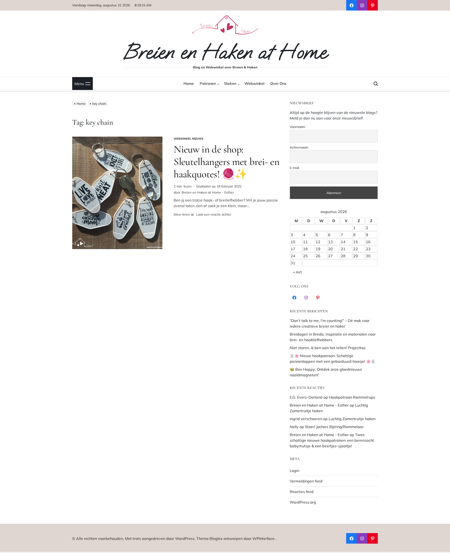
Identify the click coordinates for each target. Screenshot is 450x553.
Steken (230, 83)
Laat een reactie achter (213, 214)
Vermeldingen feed (306, 481)
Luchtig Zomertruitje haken (352, 418)
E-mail (294, 168)
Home (189, 83)
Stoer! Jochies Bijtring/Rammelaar (334, 426)
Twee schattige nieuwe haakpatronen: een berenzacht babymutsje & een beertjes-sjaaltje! (332, 440)
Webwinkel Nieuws (188, 138)
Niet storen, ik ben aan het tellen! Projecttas (328, 347)
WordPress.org (303, 502)
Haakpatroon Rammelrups (352, 397)
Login (294, 470)
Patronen (208, 83)
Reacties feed (302, 491)
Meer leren (184, 214)
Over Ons (278, 83)
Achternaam (299, 147)
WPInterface (263, 538)
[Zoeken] (376, 83)
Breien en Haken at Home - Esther (208, 192)
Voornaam (297, 127)
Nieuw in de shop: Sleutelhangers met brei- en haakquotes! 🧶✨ (226, 161)
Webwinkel (254, 83)
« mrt (297, 272)
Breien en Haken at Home (225, 52)
